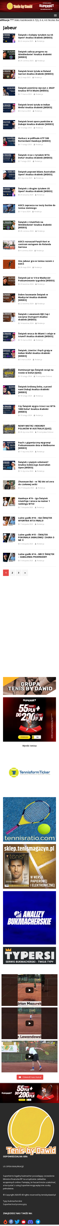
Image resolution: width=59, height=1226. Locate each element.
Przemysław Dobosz (44, 376)
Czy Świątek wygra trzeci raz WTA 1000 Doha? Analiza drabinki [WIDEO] (36, 409)
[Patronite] (5, 1223)
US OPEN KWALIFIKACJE (13, 1166)
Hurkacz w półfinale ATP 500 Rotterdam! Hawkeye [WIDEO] (34, 139)
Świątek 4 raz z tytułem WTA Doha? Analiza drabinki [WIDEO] (35, 156)
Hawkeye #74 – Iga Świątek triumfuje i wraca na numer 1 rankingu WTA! (34, 501)
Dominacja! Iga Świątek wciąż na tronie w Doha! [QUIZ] (35, 371)
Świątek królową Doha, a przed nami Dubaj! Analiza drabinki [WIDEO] (35, 389)
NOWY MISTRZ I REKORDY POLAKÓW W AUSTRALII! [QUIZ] (34, 427)
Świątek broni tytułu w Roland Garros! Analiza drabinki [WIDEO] (35, 72)
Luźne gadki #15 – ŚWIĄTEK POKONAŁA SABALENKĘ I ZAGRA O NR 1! (36, 537)
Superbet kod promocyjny (15, 1204)
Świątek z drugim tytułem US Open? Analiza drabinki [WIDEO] (35, 190)
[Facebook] (11, 1223)
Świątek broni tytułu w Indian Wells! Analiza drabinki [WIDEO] (35, 106)
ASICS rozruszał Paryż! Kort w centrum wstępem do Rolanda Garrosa (34, 244)
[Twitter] (17, 1223)
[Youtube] (23, 1223)
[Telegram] (38, 1223)
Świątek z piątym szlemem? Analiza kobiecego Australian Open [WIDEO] (34, 465)
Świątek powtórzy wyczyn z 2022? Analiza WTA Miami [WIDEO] (36, 89)
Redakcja (40, 41)
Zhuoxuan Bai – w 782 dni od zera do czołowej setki (36, 483)
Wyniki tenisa (29, 745)
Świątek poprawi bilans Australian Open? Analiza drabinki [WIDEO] (36, 173)
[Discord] (30, 1223)
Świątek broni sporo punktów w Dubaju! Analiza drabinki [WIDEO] (36, 123)
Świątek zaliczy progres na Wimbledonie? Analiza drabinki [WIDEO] (35, 54)
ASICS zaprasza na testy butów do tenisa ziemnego (36, 206)
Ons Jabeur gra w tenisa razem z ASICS (36, 262)
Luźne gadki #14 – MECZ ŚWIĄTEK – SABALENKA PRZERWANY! (36, 555)
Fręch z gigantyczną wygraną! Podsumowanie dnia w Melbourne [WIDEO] (36, 445)
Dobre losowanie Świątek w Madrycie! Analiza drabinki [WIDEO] (33, 297)
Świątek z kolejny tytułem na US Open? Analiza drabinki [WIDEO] (35, 36)
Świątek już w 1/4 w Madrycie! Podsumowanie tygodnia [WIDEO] (36, 279)
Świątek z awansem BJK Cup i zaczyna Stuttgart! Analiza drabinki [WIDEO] (34, 317)
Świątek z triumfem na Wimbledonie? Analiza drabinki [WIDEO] (35, 225)
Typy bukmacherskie (12, 1201)
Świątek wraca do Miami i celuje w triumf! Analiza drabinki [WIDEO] (36, 335)
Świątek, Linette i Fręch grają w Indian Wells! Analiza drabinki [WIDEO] (35, 353)
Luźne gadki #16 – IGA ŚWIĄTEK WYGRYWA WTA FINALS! (35, 519)
